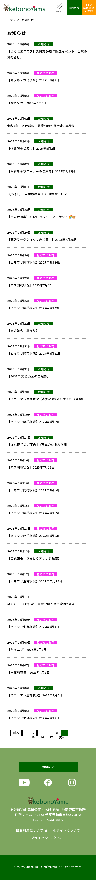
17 (51, 737)
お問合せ (74, 7)
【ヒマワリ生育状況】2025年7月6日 (33, 718)
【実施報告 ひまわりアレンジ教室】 (34, 558)
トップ (11, 20)
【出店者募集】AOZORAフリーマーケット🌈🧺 (41, 217)
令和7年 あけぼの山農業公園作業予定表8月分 (40, 125)
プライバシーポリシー (48, 837)
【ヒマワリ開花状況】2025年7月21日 (34, 353)
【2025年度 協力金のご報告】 (28, 376)
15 (33, 737)
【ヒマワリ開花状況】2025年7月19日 (34, 422)
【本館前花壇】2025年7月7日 (28, 672)
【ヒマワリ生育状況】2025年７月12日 (34, 581)
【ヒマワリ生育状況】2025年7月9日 (33, 627)
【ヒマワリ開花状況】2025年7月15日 (34, 513)
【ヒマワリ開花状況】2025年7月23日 (34, 308)
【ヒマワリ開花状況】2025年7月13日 (34, 535)
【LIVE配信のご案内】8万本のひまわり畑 (37, 444)
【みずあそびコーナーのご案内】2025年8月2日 (41, 171)
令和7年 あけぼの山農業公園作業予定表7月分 (40, 604)
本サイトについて (66, 830)
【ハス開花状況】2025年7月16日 (31, 467)
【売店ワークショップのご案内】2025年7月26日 (42, 239)
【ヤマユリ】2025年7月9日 (27, 649)
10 (72, 733)
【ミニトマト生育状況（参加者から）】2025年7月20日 (46, 399)
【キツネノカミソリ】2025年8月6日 (33, 80)
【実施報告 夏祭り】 (23, 330)
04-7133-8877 (52, 819)
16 (42, 737)
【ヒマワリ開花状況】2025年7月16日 (34, 490)
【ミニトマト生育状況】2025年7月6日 (34, 695)
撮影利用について (29, 830)
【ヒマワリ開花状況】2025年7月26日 (34, 262)
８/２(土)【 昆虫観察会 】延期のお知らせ (37, 194)
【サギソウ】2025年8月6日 (27, 103)
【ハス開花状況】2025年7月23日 (31, 285)
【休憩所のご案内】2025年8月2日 (31, 148)
